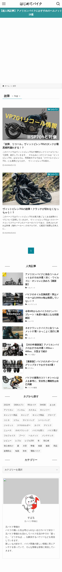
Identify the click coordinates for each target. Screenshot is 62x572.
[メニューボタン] (4, 4)
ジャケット (8, 425)
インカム (21, 410)
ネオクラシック (22, 430)
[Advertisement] (31, 50)
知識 (17, 451)
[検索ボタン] (58, 4)
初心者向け (8, 446)
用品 (55, 446)
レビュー (7, 441)
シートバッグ (44, 420)
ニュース (7, 430)
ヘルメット (33, 435)
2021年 (7, 405)
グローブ (51, 415)
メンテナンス (47, 435)
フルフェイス (9, 435)
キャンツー (45, 410)
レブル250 (29, 441)
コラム (16, 420)
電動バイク (35, 451)
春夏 (40, 446)
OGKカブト (19, 405)
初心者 (46, 441)
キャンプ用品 (38, 415)
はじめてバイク (31, 3)
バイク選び (52, 430)
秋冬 (25, 451)
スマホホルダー (24, 425)
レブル (18, 441)
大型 (25, 446)
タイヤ (37, 425)
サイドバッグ (28, 420)
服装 (48, 446)
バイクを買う (38, 430)
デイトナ (48, 425)
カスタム (32, 410)
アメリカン (8, 410)
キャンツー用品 (10, 415)
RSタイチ (32, 405)
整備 (32, 446)
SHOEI (43, 405)
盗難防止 (7, 451)
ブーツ (22, 435)
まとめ (52, 405)
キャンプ (25, 415)
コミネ (7, 420)
